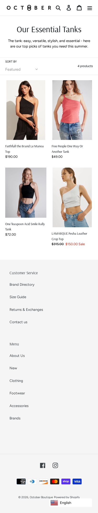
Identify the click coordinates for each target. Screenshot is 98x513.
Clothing (16, 381)
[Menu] (89, 7)
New (13, 368)
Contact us (18, 322)
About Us (17, 356)
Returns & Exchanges (26, 309)
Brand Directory (22, 284)
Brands (15, 418)
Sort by (11, 61)
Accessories (19, 406)
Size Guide (18, 297)
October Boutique (41, 497)
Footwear (17, 393)
